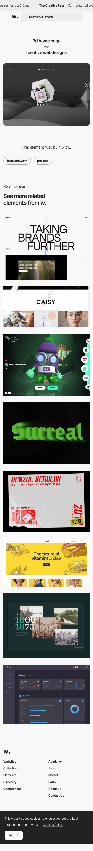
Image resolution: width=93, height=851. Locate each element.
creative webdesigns (46, 52)
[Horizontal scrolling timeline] (46, 625)
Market (53, 775)
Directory (9, 782)
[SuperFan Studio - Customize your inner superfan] (46, 365)
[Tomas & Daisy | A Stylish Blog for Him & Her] (46, 306)
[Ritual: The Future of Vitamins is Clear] (46, 563)
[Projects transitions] (46, 247)
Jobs (51, 768)
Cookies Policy (53, 824)
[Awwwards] (15, 16)
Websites (9, 761)
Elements (9, 775)
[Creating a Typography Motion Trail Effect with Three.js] (46, 433)
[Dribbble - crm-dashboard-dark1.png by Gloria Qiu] (46, 694)
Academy (55, 761)
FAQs (52, 782)
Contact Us (56, 795)
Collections (11, 768)
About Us (54, 789)
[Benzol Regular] (46, 502)
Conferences (12, 789)
